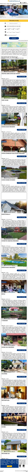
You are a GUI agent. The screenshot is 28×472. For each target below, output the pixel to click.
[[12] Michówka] (14, 366)
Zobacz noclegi (21, 76)
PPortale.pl (1, 471)
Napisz (27, 471)
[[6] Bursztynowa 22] (14, 206)
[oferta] (4, 71)
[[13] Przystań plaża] (14, 392)
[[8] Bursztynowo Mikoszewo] (14, 259)
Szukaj (14, 38)
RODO (6, 464)
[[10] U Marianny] (14, 313)
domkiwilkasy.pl (14, 1)
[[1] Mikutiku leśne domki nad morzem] (14, 66)
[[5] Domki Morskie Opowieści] (14, 172)
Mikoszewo (4, 61)
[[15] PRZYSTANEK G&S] (14, 446)
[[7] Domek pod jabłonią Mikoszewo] (14, 233)
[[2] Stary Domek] (14, 92)
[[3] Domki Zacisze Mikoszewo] (14, 119)
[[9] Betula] (14, 286)
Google (17, 459)
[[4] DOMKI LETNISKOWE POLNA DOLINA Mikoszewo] (14, 145)
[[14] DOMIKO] (14, 419)
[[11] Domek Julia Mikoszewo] (14, 339)
